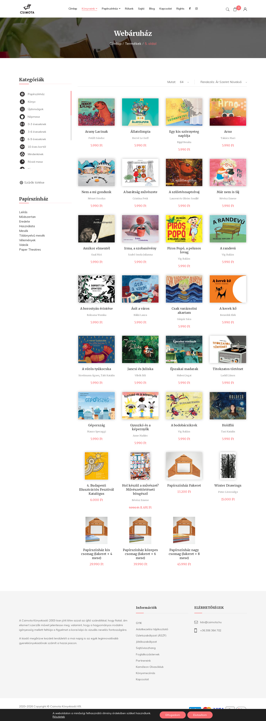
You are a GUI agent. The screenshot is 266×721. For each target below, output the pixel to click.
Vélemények (27, 240)
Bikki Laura (140, 315)
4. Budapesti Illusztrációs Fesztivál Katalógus (96, 489)
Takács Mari (228, 138)
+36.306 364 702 (210, 630)
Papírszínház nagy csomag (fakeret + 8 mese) (184, 554)
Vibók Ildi (140, 375)
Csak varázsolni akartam (184, 311)
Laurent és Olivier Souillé (184, 198)
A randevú (228, 248)
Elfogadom (173, 715)
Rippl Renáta (184, 142)
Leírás (23, 212)
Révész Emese (227, 198)
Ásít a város (140, 308)
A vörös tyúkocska (96, 369)
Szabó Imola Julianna (140, 254)
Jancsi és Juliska (140, 369)
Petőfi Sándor (96, 138)
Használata (27, 226)
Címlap (116, 43)
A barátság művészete (140, 192)
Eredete (24, 221)
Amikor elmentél (96, 248)
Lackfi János (228, 375)
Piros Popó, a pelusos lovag (184, 250)
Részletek (59, 716)
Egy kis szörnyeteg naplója (184, 134)
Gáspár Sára (184, 319)
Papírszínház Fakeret (184, 485)
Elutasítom (200, 715)
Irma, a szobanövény (140, 248)
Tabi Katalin (108, 375)
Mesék (23, 231)
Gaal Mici (96, 254)
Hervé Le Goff (140, 138)
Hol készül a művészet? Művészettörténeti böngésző (140, 489)
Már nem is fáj (228, 192)
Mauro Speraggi (96, 431)
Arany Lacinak (96, 131)
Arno (228, 131)
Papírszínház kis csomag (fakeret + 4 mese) (96, 554)
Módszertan (27, 217)
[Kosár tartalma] (235, 10)
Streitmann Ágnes (89, 375)
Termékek (133, 43)
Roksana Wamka (96, 315)
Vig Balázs (184, 258)
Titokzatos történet (228, 369)
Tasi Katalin (228, 431)
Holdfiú (228, 425)
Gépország (96, 425)
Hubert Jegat (184, 375)
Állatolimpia (140, 131)
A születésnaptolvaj (184, 192)
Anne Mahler (140, 435)
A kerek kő (227, 308)
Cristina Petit (140, 198)
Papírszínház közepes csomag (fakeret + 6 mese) (140, 554)
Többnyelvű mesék (32, 235)
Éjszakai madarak (184, 369)
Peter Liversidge (228, 491)
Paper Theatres (30, 249)
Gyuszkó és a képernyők (140, 427)
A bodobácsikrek (184, 425)
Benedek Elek (228, 315)
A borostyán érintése (96, 308)
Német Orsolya (96, 198)
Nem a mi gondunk (96, 192)
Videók (23, 245)
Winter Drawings (227, 485)
